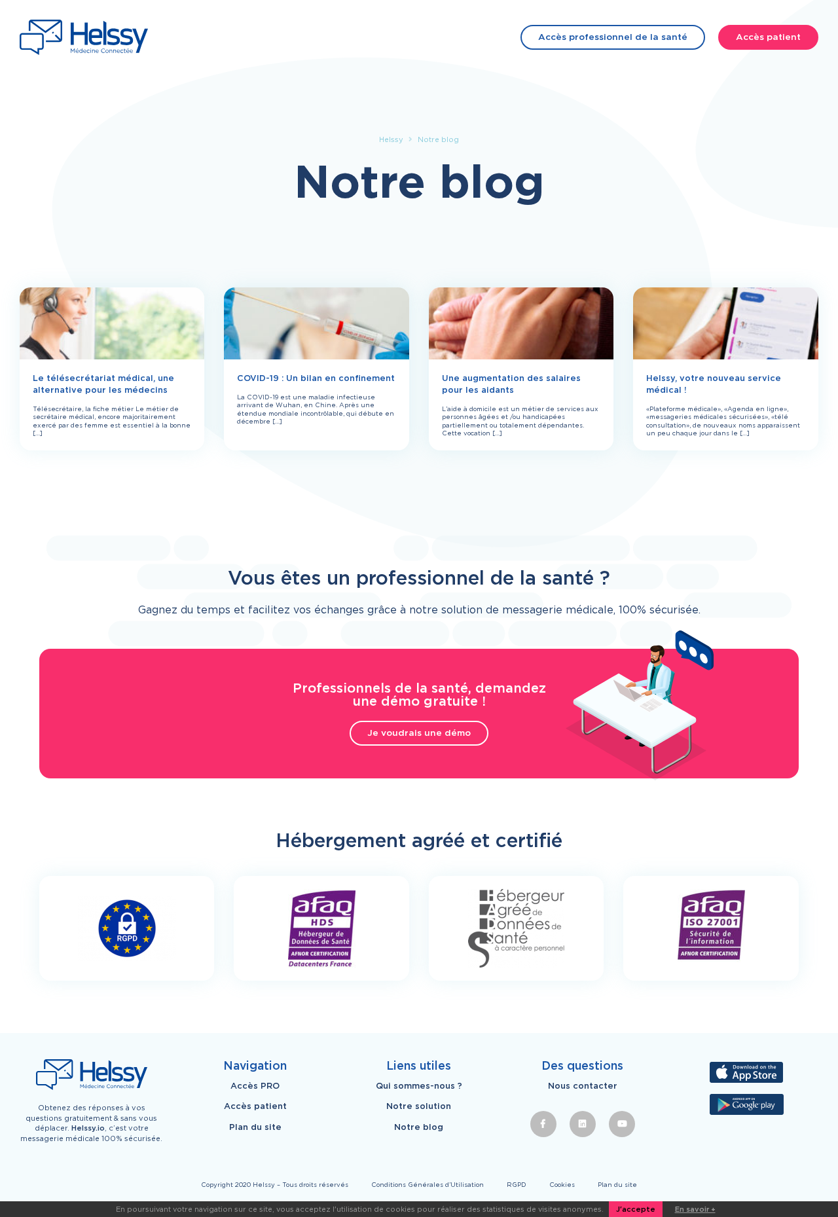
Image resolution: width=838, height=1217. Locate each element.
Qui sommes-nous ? (419, 1086)
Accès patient (768, 37)
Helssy (391, 139)
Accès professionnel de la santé (612, 37)
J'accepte (635, 1209)
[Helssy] (84, 37)
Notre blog (418, 1127)
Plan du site (255, 1127)
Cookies (562, 1184)
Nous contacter (582, 1086)
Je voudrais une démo (419, 732)
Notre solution (418, 1106)
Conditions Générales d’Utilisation (427, 1184)
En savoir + (695, 1209)
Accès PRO (255, 1086)
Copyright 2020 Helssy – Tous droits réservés (274, 1184)
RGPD (516, 1184)
